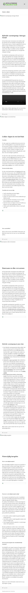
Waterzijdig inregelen (10, 456)
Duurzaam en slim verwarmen (13, 268)
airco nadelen (9, 165)
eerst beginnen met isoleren (17, 385)
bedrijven (19, 171)
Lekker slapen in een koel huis (13, 137)
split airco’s (13, 157)
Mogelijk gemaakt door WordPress (8, 591)
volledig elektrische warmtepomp (15, 309)
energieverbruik (11, 179)
